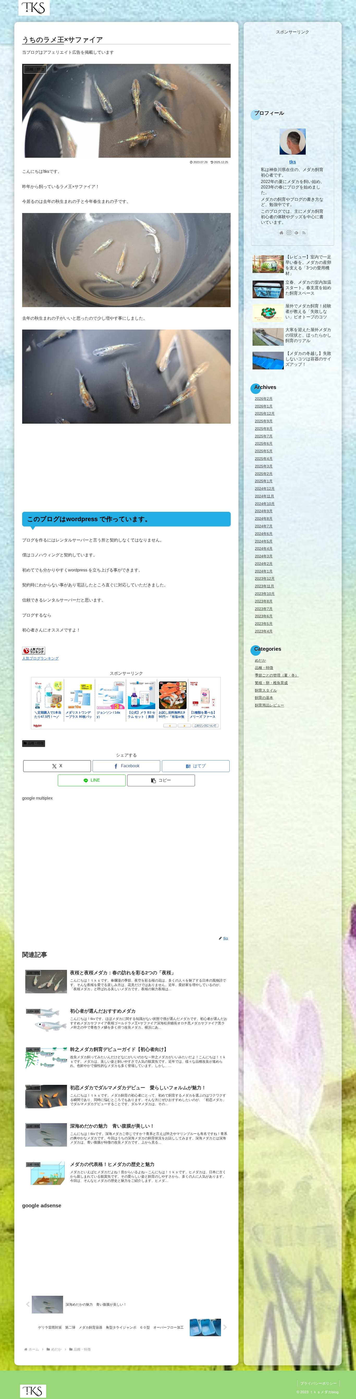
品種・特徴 (36, 743)
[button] (161, 780)
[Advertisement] (126, 467)
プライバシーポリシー (318, 1383)
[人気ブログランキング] (33, 650)
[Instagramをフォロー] (289, 232)
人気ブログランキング (40, 658)
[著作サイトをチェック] (281, 232)
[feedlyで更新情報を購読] (296, 232)
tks (292, 162)
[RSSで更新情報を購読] (303, 232)
